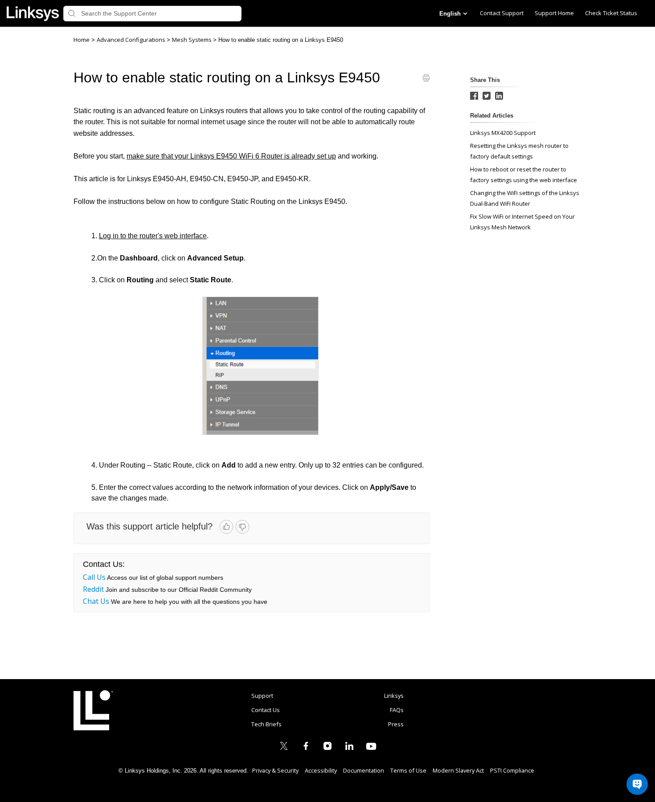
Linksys (93, 710)
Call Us (94, 577)
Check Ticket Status (611, 13)
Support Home (554, 13)
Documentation (363, 770)
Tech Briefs (266, 724)
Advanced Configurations (132, 40)
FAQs (397, 710)
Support (262, 696)
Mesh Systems (192, 40)
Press (396, 724)
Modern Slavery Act (458, 770)
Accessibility (321, 770)
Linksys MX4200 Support (503, 133)
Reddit (93, 589)
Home (82, 40)
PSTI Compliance (512, 770)
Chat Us (96, 601)
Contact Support (502, 13)
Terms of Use (408, 770)
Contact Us (265, 710)
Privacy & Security (275, 770)
